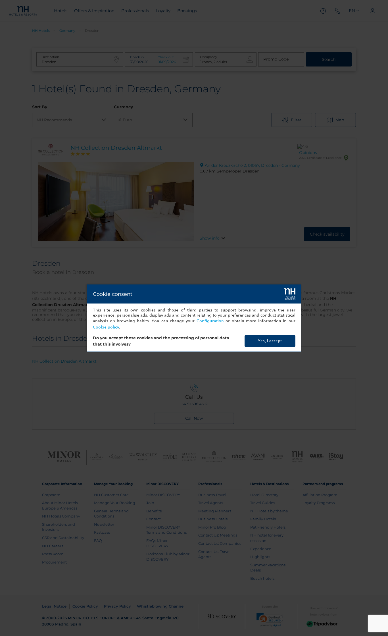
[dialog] (194, 318)
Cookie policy (106, 327)
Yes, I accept (270, 341)
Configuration (210, 321)
